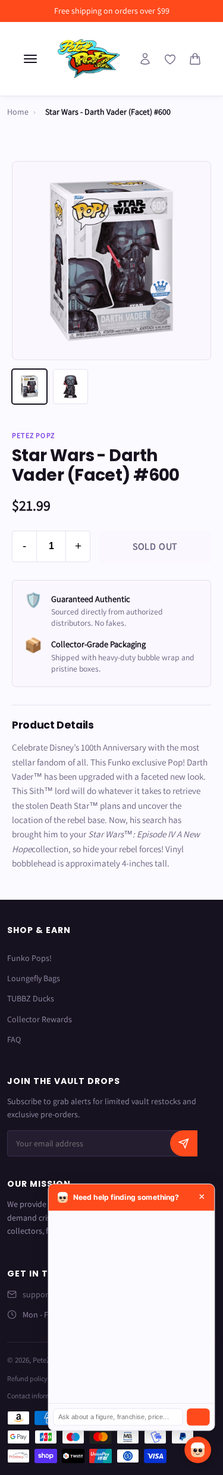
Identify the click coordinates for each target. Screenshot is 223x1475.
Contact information (37, 1395)
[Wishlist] (170, 59)
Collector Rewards (39, 1019)
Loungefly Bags (33, 978)
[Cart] (195, 58)
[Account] (145, 58)
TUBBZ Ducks (30, 998)
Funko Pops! (29, 958)
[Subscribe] (183, 1143)
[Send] (198, 1417)
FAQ (14, 1039)
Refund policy (27, 1378)
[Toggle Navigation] (30, 58)
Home (18, 111)
